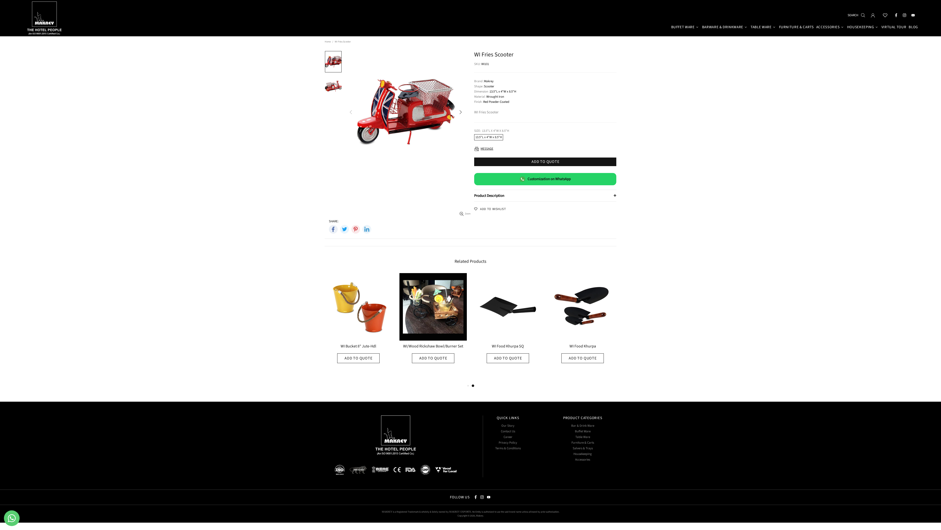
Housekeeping (582, 454)
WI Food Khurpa (583, 346)
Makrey (45, 18)
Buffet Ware (583, 431)
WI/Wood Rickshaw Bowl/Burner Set (433, 346)
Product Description (545, 195)
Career (508, 437)
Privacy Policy (508, 443)
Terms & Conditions (508, 448)
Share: (333, 221)
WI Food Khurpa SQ (508, 346)
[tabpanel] (507, 328)
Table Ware (582, 437)
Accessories (582, 460)
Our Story (507, 426)
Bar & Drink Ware (582, 426)
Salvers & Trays (583, 448)
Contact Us (508, 431)
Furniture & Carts (582, 443)
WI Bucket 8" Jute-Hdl (358, 346)
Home (328, 41)
